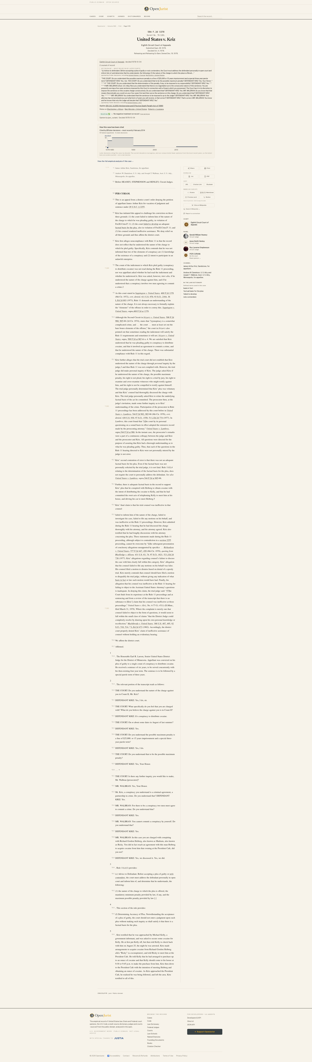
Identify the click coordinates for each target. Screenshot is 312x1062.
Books (147, 16)
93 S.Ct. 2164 (160, 296)
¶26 (113, 734)
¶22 (113, 706)
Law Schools (152, 1034)
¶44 (113, 914)
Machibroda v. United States (140, 623)
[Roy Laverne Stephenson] (185, 248)
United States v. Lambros (126, 478)
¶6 (114, 213)
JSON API (191, 1025)
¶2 (114, 173)
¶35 (113, 815)
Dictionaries (134, 16)
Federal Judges (153, 1027)
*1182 (107, 608)
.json (110, 993)
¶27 (113, 748)
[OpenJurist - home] (156, 8)
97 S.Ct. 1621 (156, 554)
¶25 (113, 728)
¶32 (113, 786)
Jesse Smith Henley (197, 241)
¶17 (113, 646)
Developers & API (194, 1018)
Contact (126, 1056)
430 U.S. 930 (128, 417)
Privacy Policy (181, 1056)
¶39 (113, 858)
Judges (121, 16)
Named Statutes (153, 1037)
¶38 (113, 837)
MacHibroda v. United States (136, 109)
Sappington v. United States (147, 293)
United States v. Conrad (137, 75)
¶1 (114, 168)
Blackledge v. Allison (115, 109)
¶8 (114, 265)
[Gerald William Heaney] (185, 236)
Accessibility (113, 1056)
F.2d (119, 26)
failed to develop (151, 223)
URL (186, 184)
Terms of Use (168, 1056)
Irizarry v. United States (154, 317)
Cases (93, 16)
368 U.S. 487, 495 (162, 623)
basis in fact (120, 579)
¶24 (113, 722)
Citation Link (197, 184)
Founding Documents (155, 1040)
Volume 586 (111, 26)
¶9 (114, 293)
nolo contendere (189, 297)
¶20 (113, 690)
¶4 (114, 193)
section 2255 (165, 540)
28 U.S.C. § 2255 (137, 206)
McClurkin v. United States (155, 75)
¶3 (114, 181)
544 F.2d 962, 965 (140, 414)
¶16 (113, 640)
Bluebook (210, 184)
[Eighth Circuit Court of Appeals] (185, 255)
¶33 (113, 792)
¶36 (113, 821)
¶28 (113, 754)
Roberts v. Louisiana (156, 109)
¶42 (113, 890)
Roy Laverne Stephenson (199, 248)
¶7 (114, 241)
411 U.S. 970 (147, 296)
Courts (110, 16)
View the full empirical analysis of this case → (116, 161)
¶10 (113, 317)
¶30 (113, 770)
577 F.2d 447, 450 (138, 550)
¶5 (114, 199)
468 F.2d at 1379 (141, 311)
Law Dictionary (153, 1024)
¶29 (113, 764)
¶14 (113, 505)
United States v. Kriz (134, 103)
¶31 (113, 776)
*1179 (107, 167)
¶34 (113, 805)
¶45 (113, 934)
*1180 (107, 268)
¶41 (113, 874)
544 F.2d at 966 (128, 432)
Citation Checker (154, 1046)
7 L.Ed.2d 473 (135, 627)
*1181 (107, 406)
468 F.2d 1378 (167, 293)
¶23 (113, 716)
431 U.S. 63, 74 (142, 554)
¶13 (113, 484)
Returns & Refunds (140, 1056)
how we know (145, 114)
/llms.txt (190, 1021)
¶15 (113, 514)
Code (101, 16)
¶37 (113, 831)
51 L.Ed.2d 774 (156, 417)
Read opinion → (195, 258)
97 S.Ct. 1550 (141, 417)
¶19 (113, 684)
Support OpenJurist (205, 1032)
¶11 (113, 359)
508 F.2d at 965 (135, 339)
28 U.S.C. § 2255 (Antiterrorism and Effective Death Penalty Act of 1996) (134, 106)
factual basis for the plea (126, 227)
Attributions (155, 1056)
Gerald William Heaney (198, 235)
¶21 (113, 700)
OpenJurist (101, 26)
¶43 (113, 908)
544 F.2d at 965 (151, 478)
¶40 (113, 867)
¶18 (113, 656)
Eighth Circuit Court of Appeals (156, 45)
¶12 (113, 460)
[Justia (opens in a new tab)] (119, 1038)
